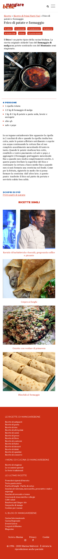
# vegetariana (34, 29)
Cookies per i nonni (13, 508)
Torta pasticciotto (13, 483)
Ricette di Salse (12, 443)
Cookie (46, 537)
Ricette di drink (12, 449)
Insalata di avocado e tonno (17, 494)
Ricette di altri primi (14, 430)
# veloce (8, 29)
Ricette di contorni (13, 441)
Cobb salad (10, 499)
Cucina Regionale (12, 520)
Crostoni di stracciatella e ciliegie (20, 497)
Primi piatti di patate (14, 195)
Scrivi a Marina (15, 537)
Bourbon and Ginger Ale (16, 502)
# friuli (21, 33)
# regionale (19, 29)
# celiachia (48, 29)
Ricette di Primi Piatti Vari (27, 15)
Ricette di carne (12, 432)
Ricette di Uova (12, 438)
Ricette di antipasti (13, 421)
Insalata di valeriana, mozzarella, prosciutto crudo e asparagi (28, 490)
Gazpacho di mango (14, 505)
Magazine (9, 529)
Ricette (7, 15)
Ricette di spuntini (13, 452)
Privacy (32, 537)
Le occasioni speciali (14, 467)
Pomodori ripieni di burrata (17, 480)
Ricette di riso (11, 427)
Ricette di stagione (13, 464)
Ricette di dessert (13, 446)
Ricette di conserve (13, 454)
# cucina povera (34, 33)
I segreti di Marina (13, 526)
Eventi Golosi (11, 523)
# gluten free (10, 33)
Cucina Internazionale (15, 518)
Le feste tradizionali (14, 470)
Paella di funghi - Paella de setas (19, 486)
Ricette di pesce (12, 435)
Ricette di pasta (12, 424)
